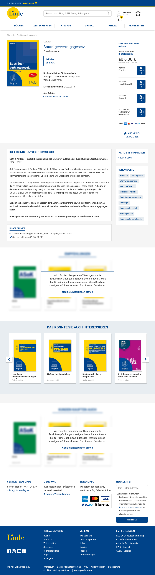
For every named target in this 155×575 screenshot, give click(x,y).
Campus (66, 25)
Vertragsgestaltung (128, 192)
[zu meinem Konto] (119, 14)
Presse (83, 550)
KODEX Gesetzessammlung (130, 535)
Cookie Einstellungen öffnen (77, 292)
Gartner (47, 41)
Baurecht (124, 175)
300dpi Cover (125, 158)
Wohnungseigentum (128, 181)
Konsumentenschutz (129, 208)
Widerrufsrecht (98, 567)
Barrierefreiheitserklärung (69, 567)
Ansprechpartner (88, 539)
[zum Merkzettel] (138, 14)
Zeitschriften (42, 25)
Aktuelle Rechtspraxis (127, 543)
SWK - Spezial (123, 547)
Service (83, 547)
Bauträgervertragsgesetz (130, 197)
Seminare (48, 547)
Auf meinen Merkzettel (132, 135)
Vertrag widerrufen (83, 570)
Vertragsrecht (137, 175)
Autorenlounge (87, 554)
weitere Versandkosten (58, 494)
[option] (24, 359)
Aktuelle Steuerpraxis (127, 539)
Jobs (82, 543)
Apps (46, 554)
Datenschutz (114, 567)
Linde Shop (28, 3)
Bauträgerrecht (126, 213)
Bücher (18, 25)
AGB (86, 567)
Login (125, 14)
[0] (120, 19)
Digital (89, 25)
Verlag (112, 25)
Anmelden (127, 12)
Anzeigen (48, 558)
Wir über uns (86, 535)
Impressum (48, 567)
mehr (141, 71)
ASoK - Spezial (123, 550)
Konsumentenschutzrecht (131, 219)
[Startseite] (15, 13)
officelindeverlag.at (18, 490)
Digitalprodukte (51, 550)
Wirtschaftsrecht (127, 186)
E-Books (47, 539)
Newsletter (136, 25)
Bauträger (124, 203)
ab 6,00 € (50, 61)
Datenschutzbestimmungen (130, 507)
